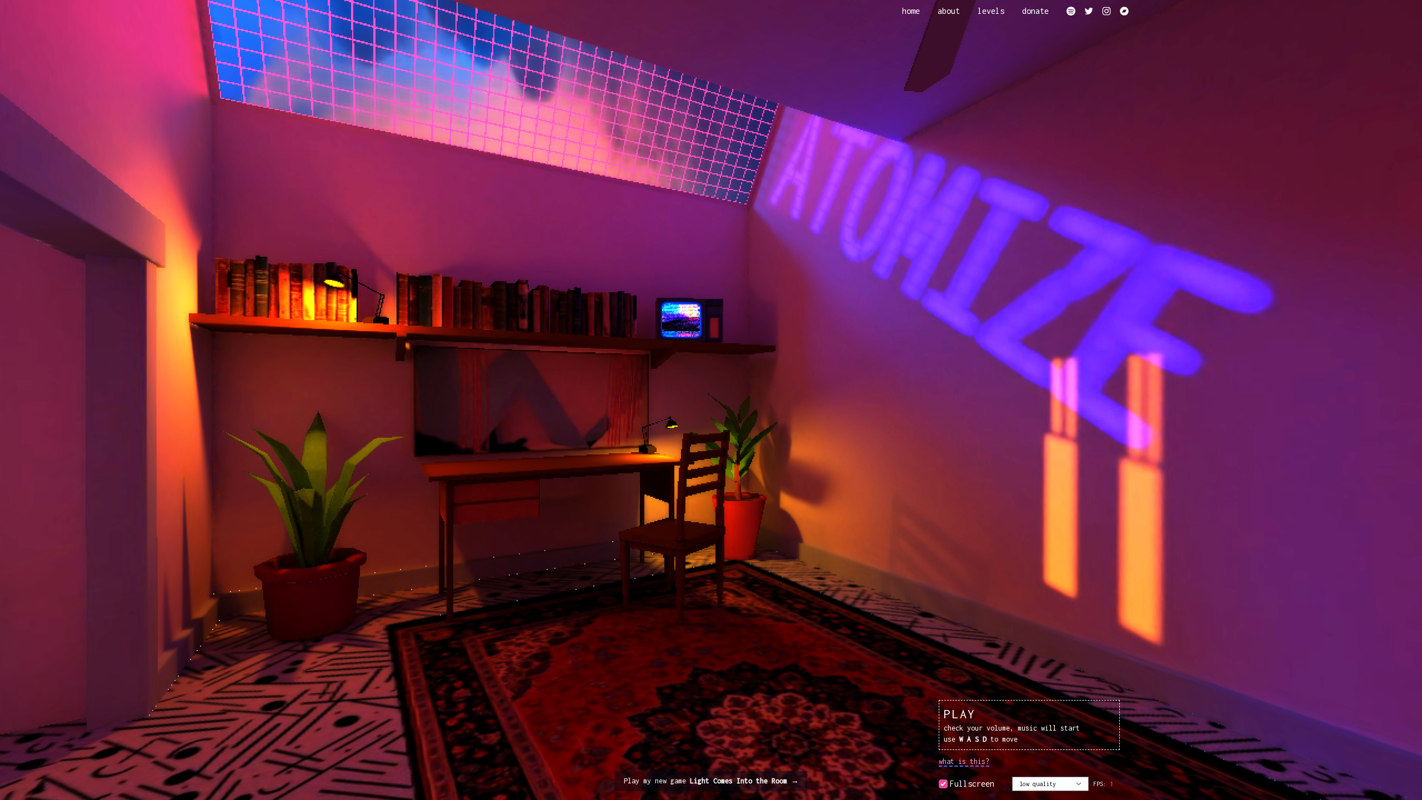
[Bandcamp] (1124, 11)
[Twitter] (1088, 11)
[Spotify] (1070, 11)
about (949, 11)
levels (991, 11)
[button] (1029, 725)
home (911, 11)
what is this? (964, 761)
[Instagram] (1106, 11)
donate (1035, 11)
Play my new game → (711, 781)
